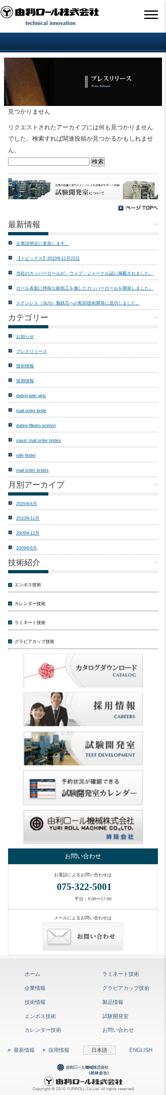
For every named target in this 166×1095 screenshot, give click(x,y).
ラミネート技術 (30, 622)
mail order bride (31, 410)
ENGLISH (140, 1050)
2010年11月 (27, 518)
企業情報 (35, 988)
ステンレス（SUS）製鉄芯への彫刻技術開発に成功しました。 (78, 303)
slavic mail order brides (38, 440)
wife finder (26, 455)
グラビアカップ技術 (34, 641)
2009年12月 (27, 533)
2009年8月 (26, 547)
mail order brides (32, 470)
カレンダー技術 (30, 603)
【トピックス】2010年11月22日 (48, 258)
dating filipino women (36, 425)
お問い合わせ (118, 1030)
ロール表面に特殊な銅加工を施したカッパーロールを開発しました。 (85, 288)
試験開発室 (115, 1016)
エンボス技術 (28, 584)
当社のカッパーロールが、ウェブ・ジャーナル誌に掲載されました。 (85, 273)
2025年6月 (26, 503)
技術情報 (25, 365)
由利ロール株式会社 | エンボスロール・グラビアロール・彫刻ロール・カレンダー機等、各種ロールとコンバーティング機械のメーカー (50, 16)
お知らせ (25, 336)
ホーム (32, 974)
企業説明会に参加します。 (42, 243)
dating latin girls (31, 395)
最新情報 (24, 1050)
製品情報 (112, 1002)
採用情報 (25, 380)
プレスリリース (31, 351)
